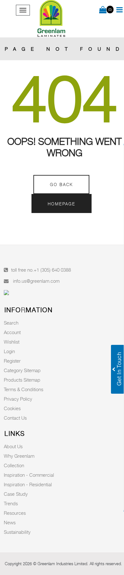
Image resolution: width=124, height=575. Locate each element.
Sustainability (17, 532)
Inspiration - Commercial (29, 475)
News (10, 522)
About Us (13, 446)
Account (12, 332)
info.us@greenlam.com (36, 281)
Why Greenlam (19, 456)
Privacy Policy (18, 399)
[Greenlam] (51, 18)
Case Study (16, 494)
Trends (11, 503)
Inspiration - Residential (28, 484)
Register (12, 361)
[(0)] (103, 10)
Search (11, 323)
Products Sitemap (22, 380)
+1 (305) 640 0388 (52, 270)
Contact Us (15, 418)
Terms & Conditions (23, 389)
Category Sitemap (22, 370)
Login (9, 351)
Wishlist (11, 342)
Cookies (12, 408)
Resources (15, 513)
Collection (14, 465)
